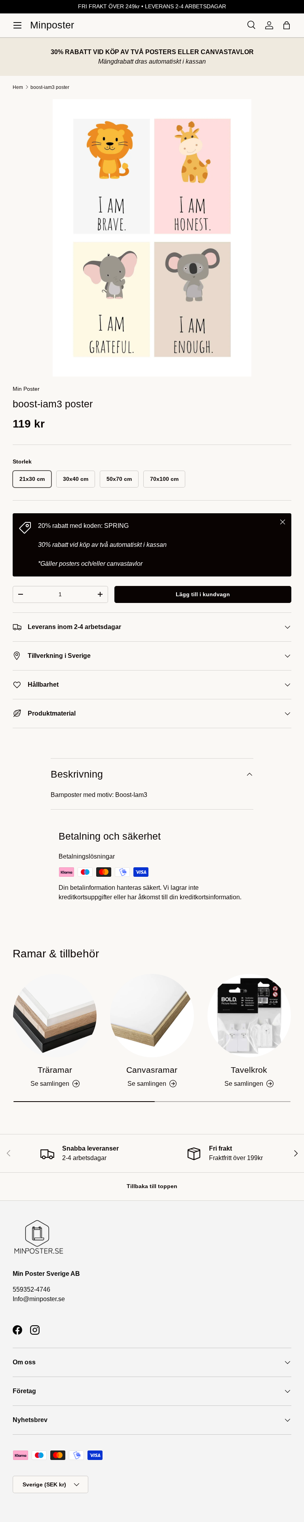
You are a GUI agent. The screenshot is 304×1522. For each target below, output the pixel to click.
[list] (152, 238)
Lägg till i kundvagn (203, 594)
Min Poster (26, 389)
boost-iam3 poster (49, 87)
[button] (286, 25)
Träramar (55, 1069)
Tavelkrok (249, 1069)
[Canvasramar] (152, 1015)
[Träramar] (55, 1015)
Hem (18, 87)
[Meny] (17, 25)
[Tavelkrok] (249, 1015)
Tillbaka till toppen (152, 1186)
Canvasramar (151, 1069)
